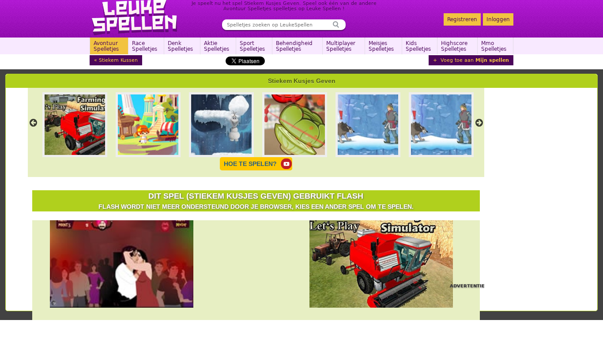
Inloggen (498, 19)
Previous (33, 122)
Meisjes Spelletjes (381, 46)
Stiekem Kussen (118, 60)
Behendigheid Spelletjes (294, 46)
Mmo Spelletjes (493, 46)
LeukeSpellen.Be (135, 17)
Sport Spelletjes (252, 46)
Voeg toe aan (474, 60)
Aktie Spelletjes (216, 46)
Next (479, 122)
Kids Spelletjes (418, 46)
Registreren (462, 19)
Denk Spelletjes (180, 46)
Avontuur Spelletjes (106, 46)
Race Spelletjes (144, 46)
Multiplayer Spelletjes (340, 46)
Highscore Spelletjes (454, 46)
